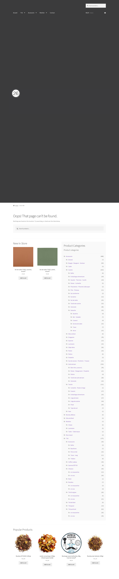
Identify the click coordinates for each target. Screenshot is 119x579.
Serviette (73, 297)
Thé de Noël (71, 502)
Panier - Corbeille (76, 283)
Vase (69, 411)
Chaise (70, 425)
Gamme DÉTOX (72, 465)
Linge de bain (74, 398)
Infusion (70, 469)
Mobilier (42, 13)
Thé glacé (71, 506)
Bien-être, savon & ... (77, 367)
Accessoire (31, 13)
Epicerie (70, 341)
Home (16, 205)
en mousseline (75, 472)
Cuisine (70, 270)
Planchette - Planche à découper (80, 287)
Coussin (73, 391)
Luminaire (71, 344)
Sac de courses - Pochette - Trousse (78, 361)
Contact (52, 13)
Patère (70, 354)
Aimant (70, 260)
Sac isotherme (75, 293)
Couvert (75, 320)
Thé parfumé (72, 509)
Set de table (74, 300)
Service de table (77, 324)
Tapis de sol (74, 408)
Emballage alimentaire (77, 276)
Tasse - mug (74, 455)
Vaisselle (73, 310)
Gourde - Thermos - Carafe (78, 280)
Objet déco (71, 347)
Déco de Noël (70, 418)
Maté (69, 479)
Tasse (74, 327)
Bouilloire (73, 448)
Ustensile (73, 307)
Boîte (72, 273)
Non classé (69, 435)
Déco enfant (72, 334)
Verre (74, 330)
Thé (21, 13)
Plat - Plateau (75, 290)
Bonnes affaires (70, 415)
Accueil (15, 13)
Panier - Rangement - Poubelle (80, 371)
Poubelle (71, 357)
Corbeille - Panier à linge (78, 388)
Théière (73, 459)
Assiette (75, 313)
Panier (70, 351)
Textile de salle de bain (77, 378)
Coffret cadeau (72, 462)
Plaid (72, 405)
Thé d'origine (72, 492)
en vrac (73, 475)
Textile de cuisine (76, 303)
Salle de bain (72, 364)
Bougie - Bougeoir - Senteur (76, 263)
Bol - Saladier (77, 317)
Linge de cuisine (75, 401)
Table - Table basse (74, 431)
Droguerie (71, 337)
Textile (70, 384)
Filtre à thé (74, 452)
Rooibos (70, 482)
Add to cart (23, 278)
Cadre (70, 266)
